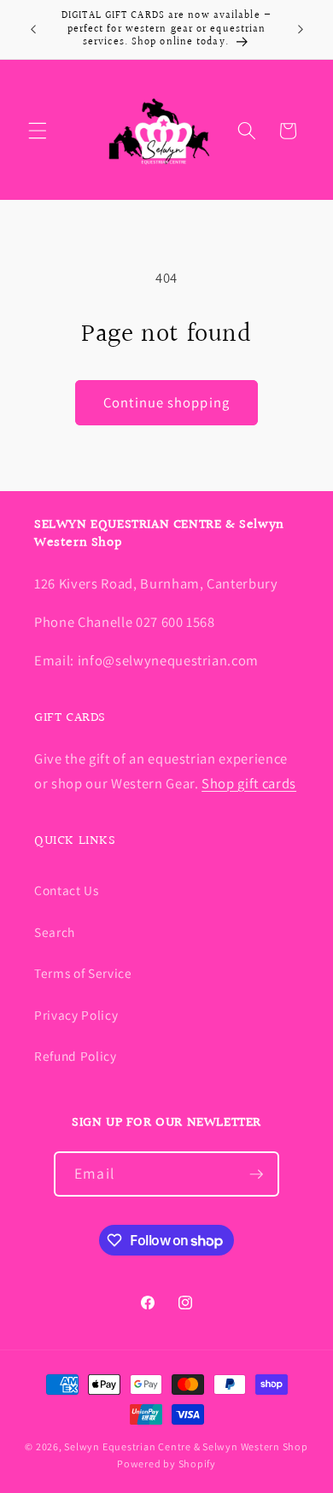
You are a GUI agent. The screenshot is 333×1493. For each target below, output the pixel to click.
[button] (37, 130)
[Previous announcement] (33, 29)
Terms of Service (83, 972)
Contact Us (66, 890)
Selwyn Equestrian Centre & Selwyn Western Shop (185, 1446)
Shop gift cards (249, 783)
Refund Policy (75, 1055)
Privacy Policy (76, 1014)
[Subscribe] (256, 1174)
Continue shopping (166, 402)
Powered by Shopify (166, 1463)
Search (54, 931)
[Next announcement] (300, 29)
